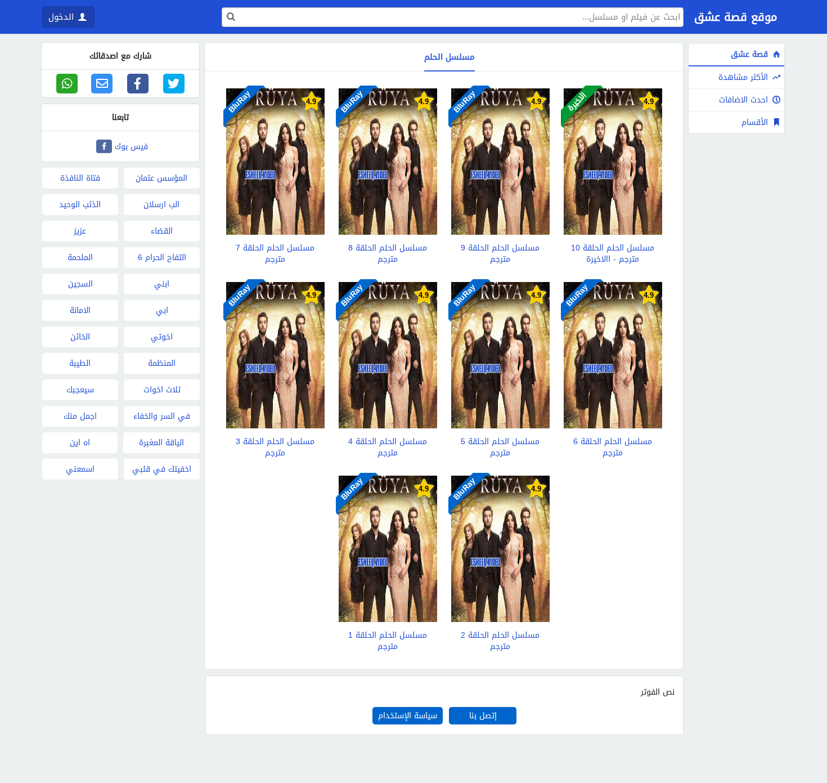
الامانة (80, 310)
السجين (80, 284)
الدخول (62, 17)
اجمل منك (80, 416)
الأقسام (756, 122)
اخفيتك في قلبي (161, 469)
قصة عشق (751, 54)
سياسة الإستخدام (407, 715)
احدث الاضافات (745, 100)
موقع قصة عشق (735, 17)
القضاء (162, 231)
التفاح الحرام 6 (162, 257)
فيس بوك (131, 146)
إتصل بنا (483, 715)
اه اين (80, 442)
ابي (162, 310)
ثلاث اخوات (162, 389)
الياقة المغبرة (161, 442)
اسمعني (80, 469)
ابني (161, 284)
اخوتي (162, 336)
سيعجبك (80, 389)
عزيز (80, 231)
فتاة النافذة (80, 178)
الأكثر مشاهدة (744, 77)
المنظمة (162, 363)
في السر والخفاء (161, 416)
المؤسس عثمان (161, 178)
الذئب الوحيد (80, 204)
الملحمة (80, 257)
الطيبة (80, 363)
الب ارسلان (161, 204)
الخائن (80, 336)
